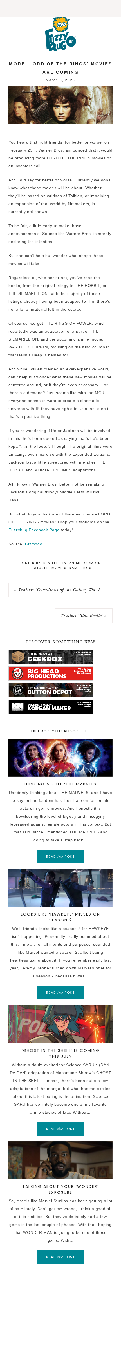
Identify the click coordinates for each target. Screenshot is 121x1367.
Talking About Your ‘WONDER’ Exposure (60, 1189)
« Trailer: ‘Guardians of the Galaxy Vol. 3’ (58, 590)
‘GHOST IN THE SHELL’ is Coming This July (61, 1053)
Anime (75, 563)
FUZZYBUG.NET (60, 34)
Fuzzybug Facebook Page (33, 530)
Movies (59, 567)
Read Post (60, 856)
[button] (60, 8)
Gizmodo (33, 544)
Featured (39, 567)
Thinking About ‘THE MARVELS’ (60, 784)
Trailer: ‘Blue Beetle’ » (83, 615)
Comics (92, 563)
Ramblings (80, 567)
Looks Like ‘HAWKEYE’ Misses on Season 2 (60, 917)
